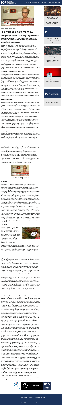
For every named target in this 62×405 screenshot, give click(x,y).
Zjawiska (31, 397)
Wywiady (44, 397)
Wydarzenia (24, 397)
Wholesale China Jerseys (28, 310)
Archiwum (37, 397)
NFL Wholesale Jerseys (11, 312)
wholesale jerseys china (19, 317)
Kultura (17, 397)
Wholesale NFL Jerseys (10, 375)
